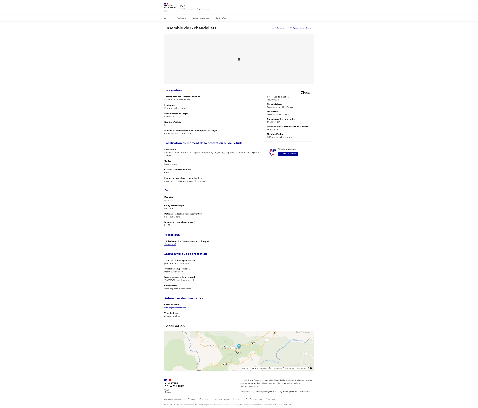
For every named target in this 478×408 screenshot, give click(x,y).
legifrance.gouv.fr (287, 391)
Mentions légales (170, 405)
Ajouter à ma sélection (302, 28)
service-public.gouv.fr (265, 391)
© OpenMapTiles (276, 368)
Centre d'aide (221, 18)
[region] (239, 351)
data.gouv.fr (305, 391)
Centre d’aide (258, 399)
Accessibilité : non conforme (174, 399)
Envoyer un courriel (287, 153)
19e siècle (168, 244)
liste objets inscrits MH (175, 307)
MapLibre (245, 368)
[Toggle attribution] (310, 368)
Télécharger (280, 28)
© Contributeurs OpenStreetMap (295, 368)
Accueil (167, 18)
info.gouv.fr (245, 391)
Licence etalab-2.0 (273, 405)
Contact (194, 399)
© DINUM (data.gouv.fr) (260, 368)
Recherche (181, 18)
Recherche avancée (201, 18)
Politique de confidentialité (187, 405)
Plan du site (272, 399)
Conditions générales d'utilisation (210, 405)
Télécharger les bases (222, 399)
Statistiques (240, 399)
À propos (205, 399)
